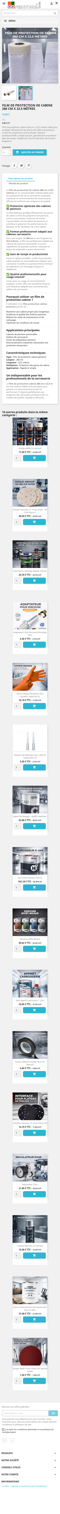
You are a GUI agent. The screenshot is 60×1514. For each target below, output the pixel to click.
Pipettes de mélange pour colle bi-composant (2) (30, 756)
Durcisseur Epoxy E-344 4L (30, 877)
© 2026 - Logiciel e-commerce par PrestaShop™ (24, 1486)
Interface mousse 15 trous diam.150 (30, 1123)
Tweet (21, 165)
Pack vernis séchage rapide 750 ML (30, 571)
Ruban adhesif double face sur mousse (30, 1063)
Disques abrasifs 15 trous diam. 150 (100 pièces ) (30, 511)
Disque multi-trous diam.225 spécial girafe (30, 1370)
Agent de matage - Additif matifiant (30, 816)
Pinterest (29, 165)
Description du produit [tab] (20, 178)
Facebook (4, 1440)
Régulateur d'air (30, 1184)
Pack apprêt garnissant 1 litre (30, 1000)
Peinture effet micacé (30, 939)
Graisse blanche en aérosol (30, 1245)
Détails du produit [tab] (18, 183)
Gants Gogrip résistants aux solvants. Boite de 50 (30, 695)
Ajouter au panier (30, 152)
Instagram (12, 1440)
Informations (10, 1481)
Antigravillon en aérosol (30, 448)
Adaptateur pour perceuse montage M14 (30, 633)
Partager (14, 165)
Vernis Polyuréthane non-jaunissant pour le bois (30, 1308)
